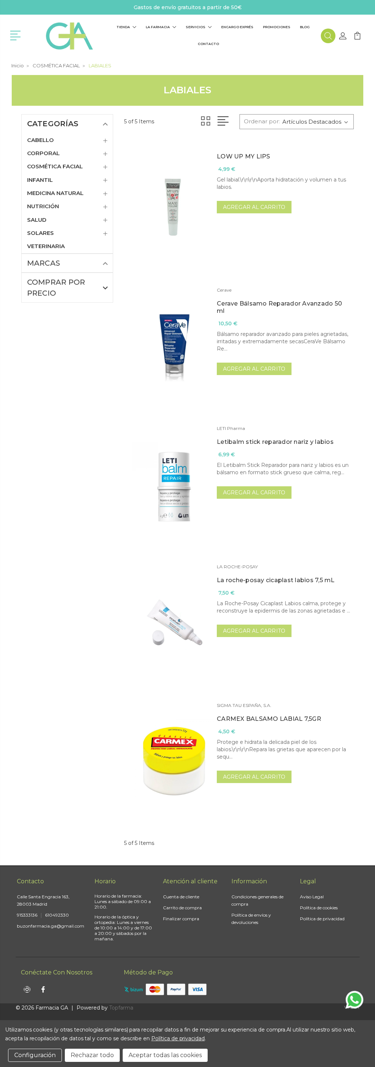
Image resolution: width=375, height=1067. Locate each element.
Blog (305, 27)
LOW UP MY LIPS (243, 156)
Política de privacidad (322, 918)
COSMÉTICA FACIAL (55, 166)
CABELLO (40, 140)
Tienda (123, 27)
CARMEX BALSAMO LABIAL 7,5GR (269, 718)
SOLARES (40, 233)
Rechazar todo (92, 1055)
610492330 (57, 915)
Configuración (35, 1055)
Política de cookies (319, 907)
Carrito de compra (182, 907)
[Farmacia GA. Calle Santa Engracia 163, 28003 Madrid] (68, 35)
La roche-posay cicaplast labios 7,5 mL (276, 580)
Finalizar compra (181, 918)
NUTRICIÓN (43, 206)
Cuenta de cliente (181, 896)
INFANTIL (40, 180)
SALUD (37, 220)
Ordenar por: (262, 121)
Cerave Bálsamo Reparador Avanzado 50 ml (279, 307)
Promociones (276, 27)
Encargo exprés (237, 27)
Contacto (208, 44)
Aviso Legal (312, 896)
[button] (16, 35)
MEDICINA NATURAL (55, 193)
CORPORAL (43, 153)
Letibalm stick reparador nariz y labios (275, 441)
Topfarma (121, 1007)
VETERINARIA (46, 246)
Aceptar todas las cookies (165, 1055)
